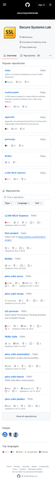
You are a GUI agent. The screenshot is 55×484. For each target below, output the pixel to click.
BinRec (9, 258)
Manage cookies (35, 469)
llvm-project (11, 233)
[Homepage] (27, 4)
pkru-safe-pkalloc (15, 399)
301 (20, 82)
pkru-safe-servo (14, 276)
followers (27, 37)
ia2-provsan (11, 311)
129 (15, 129)
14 (22, 146)
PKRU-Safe (11, 336)
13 (24, 179)
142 (17, 107)
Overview (12, 55)
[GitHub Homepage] (19, 476)
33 (25, 107)
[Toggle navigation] (4, 4)
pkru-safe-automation (17, 354)
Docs (15, 469)
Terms (8, 466)
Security (25, 466)
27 (17, 179)
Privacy (17, 466)
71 (14, 146)
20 (9, 344)
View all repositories (26, 416)
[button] (50, 55)
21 (28, 82)
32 (8, 162)
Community (44, 466)
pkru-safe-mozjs (14, 293)
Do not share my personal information (27, 472)
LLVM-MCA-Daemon (16, 215)
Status (34, 466)
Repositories (32, 55)
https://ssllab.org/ (29, 47)
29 (23, 129)
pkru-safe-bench (14, 376)
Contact (23, 469)
